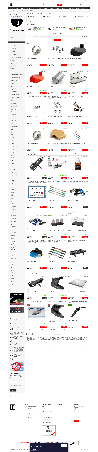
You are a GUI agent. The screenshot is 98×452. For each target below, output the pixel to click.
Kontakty (43, 408)
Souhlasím (64, 445)
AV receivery (13, 37)
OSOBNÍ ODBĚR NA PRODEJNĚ (47, 421)
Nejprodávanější (42, 36)
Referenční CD (13, 88)
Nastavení (34, 449)
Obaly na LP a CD (14, 51)
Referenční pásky (14, 89)
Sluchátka (13, 76)
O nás (43, 406)
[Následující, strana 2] (85, 334)
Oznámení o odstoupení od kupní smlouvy (47, 412)
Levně (11, 82)
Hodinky (11, 99)
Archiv (76, 420)
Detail (44, 178)
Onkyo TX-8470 (77, 411)
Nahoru (30, 334)
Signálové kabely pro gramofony (17, 57)
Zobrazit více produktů (57, 33)
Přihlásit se (13, 390)
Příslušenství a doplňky (15, 97)
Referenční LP (13, 86)
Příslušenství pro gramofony (16, 56)
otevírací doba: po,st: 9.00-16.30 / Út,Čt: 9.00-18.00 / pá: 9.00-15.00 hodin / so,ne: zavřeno (33, 416)
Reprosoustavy (14, 59)
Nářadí (12, 71)
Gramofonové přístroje (16, 40)
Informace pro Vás (48, 0)
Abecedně (49, 36)
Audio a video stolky (14, 65)
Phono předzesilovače (15, 54)
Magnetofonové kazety (15, 96)
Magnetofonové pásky (15, 94)
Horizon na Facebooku (31, 411)
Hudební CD (13, 85)
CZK (82, 0)
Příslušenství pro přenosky (16, 49)
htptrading (29, 413)
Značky (11, 100)
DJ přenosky (14, 46)
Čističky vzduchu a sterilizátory (16, 77)
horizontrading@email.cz (31, 406)
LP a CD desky (12, 83)
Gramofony (13, 39)
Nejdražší (35, 36)
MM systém (14, 43)
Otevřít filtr (57, 39)
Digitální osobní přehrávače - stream (17, 63)
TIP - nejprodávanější (13, 91)
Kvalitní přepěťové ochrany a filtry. (17, 74)
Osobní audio (13, 62)
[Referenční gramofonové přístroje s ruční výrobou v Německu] (73, 443)
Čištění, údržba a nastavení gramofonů (18, 53)
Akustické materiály (14, 80)
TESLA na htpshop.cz (78, 416)
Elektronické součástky (15, 72)
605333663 (29, 408)
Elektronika (12, 36)
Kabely (12, 68)
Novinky (55, 0)
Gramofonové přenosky (16, 42)
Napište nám (41, 0)
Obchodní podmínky (45, 409)
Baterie (12, 79)
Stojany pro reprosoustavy (16, 66)
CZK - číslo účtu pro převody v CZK (47, 417)
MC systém (14, 45)
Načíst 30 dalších (57, 334)
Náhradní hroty (14, 48)
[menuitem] (11, 8)
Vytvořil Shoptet (85, 449)
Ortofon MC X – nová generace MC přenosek (80, 407)
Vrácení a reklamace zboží (46, 414)
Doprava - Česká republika (46, 422)
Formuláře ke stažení (45, 416)
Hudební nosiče (12, 92)
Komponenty (13, 60)
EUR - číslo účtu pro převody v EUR (47, 419)
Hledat (59, 4)
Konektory (13, 69)
